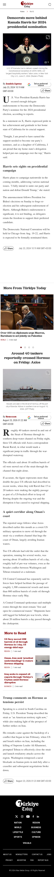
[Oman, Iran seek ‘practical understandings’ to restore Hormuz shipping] (42, 660)
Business (7, 686)
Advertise (21, 860)
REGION (36, 822)
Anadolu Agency (14, 83)
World (32, 11)
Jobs (49, 854)
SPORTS (18, 837)
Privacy (9, 860)
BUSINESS (36, 827)
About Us (7, 854)
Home (22, 11)
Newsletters (22, 854)
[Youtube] (28, 816)
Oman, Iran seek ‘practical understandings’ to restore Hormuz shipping (18, 661)
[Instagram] (22, 816)
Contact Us (37, 854)
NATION (18, 822)
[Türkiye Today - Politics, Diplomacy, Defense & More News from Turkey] (27, 4)
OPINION (36, 837)
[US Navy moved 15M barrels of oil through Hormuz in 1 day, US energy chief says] (42, 643)
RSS (32, 860)
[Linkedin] (38, 816)
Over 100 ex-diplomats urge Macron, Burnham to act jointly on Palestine (23, 334)
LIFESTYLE (18, 832)
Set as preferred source (41, 85)
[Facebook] (33, 816)
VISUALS (27, 843)
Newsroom (11, 416)
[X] (16, 816)
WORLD (17, 827)
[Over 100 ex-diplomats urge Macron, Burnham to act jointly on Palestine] (27, 312)
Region (7, 651)
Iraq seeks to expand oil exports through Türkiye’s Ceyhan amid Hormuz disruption (18, 678)
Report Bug (43, 860)
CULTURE (36, 832)
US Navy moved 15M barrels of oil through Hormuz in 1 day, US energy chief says (16, 643)
